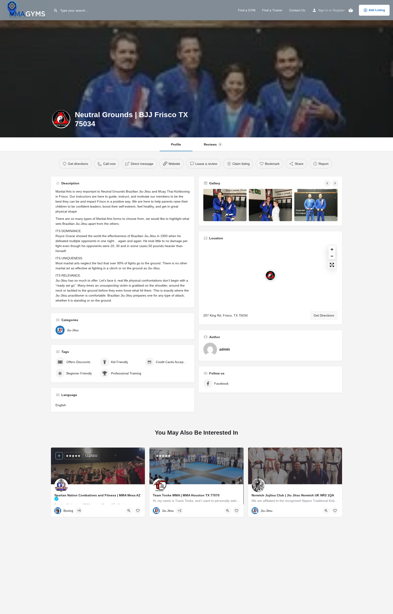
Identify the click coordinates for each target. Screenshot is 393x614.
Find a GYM (246, 10)
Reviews (212, 144)
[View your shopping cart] (350, 10)
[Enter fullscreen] (332, 265)
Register (339, 10)
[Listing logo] (61, 119)
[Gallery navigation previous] (328, 183)
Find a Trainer (272, 10)
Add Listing (377, 10)
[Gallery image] (225, 205)
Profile (176, 144)
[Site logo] (26, 10)
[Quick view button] (129, 510)
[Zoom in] (332, 249)
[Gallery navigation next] (335, 183)
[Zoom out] (332, 256)
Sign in (323, 10)
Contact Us (297, 10)
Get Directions (324, 315)
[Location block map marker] (270, 275)
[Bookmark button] (137, 510)
